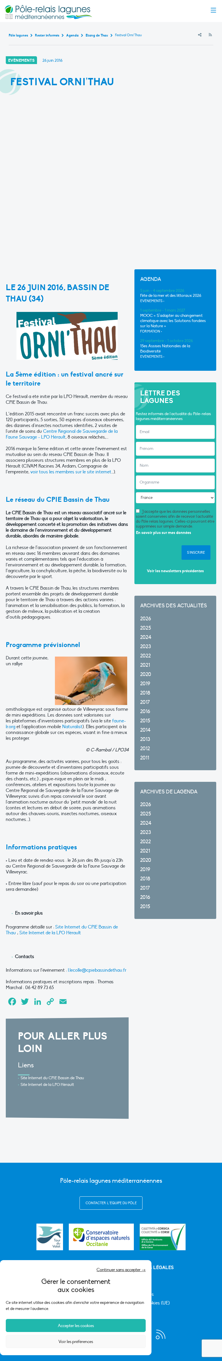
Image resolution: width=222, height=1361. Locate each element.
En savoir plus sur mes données (163, 532)
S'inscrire (196, 552)
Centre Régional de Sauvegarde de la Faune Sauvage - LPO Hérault (62, 434)
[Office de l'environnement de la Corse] (163, 1237)
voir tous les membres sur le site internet (70, 472)
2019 (145, 684)
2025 (145, 628)
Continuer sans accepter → (121, 1269)
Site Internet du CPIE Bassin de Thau (52, 1077)
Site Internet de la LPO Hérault (50, 933)
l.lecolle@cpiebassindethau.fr (97, 970)
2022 (145, 656)
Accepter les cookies (76, 1325)
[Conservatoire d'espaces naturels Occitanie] (101, 1237)
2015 (145, 721)
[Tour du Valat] (49, 1237)
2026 (145, 619)
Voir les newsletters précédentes (175, 570)
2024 (145, 637)
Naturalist (72, 727)
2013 (145, 739)
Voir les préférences (75, 1341)
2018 (145, 693)
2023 (145, 647)
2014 (145, 730)
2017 (145, 702)
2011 (144, 758)
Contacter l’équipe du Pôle (111, 1203)
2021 (145, 665)
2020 (145, 674)
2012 (145, 749)
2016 (145, 711)
